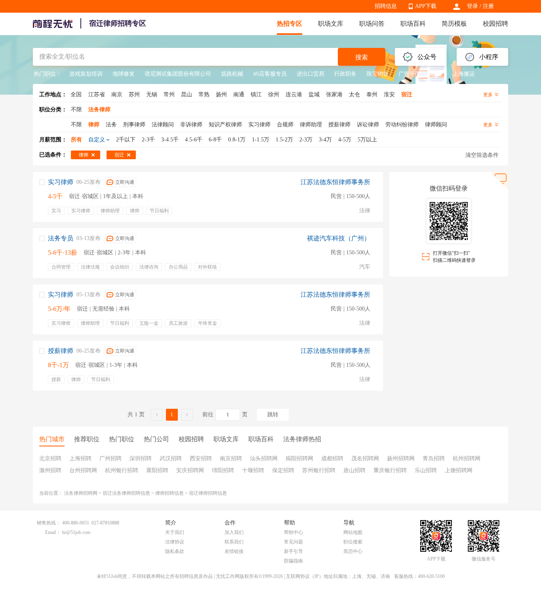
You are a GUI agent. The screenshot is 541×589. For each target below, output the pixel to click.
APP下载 (425, 6)
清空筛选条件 (482, 155)
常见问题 (293, 542)
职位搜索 (352, 542)
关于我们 (174, 532)
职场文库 (330, 23)
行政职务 (345, 74)
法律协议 (174, 542)
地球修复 (123, 74)
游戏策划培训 (86, 74)
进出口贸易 (310, 74)
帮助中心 (293, 532)
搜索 (361, 57)
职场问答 (372, 23)
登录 (472, 6)
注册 (488, 6)
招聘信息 (386, 6)
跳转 (272, 414)
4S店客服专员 (270, 74)
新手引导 (293, 551)
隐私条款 (174, 551)
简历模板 (454, 23)
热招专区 (289, 23)
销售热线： (49, 523)
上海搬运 (464, 74)
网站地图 (352, 532)
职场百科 (413, 23)
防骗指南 (293, 561)
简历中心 (352, 551)
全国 (76, 94)
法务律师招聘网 (80, 493)
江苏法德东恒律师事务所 (335, 182)
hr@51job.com (76, 532)
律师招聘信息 (169, 493)
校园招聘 (495, 23)
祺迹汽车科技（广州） (338, 238)
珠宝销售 (377, 74)
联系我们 (234, 542)
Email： (53, 532)
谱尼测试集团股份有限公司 (178, 74)
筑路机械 (232, 74)
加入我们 (234, 532)
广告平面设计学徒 (420, 74)
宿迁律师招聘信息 (208, 493)
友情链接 (234, 551)
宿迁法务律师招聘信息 (126, 493)
